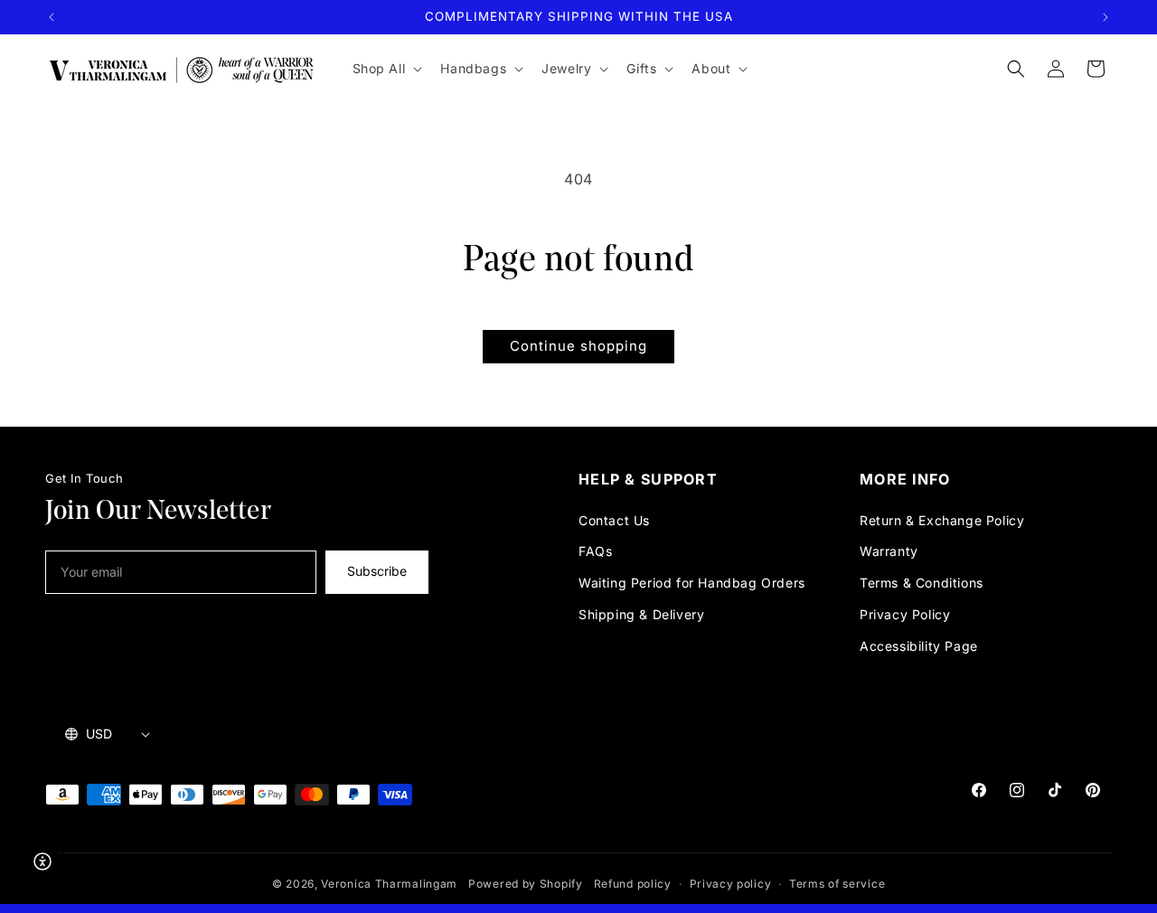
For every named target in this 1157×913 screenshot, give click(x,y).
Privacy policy (731, 883)
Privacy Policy (905, 614)
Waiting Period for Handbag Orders (691, 582)
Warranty (889, 551)
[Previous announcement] (51, 17)
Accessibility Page (919, 646)
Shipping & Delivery (641, 614)
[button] (386, 69)
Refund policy (633, 883)
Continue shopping (578, 345)
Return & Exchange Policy (942, 520)
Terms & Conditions (921, 582)
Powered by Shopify (525, 883)
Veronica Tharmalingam (389, 883)
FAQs (595, 551)
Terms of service (837, 883)
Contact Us (614, 520)
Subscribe (377, 571)
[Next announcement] (1105, 17)
